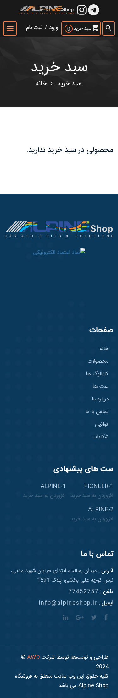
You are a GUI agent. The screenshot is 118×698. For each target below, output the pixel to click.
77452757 (83, 591)
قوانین (102, 424)
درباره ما (100, 399)
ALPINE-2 (91, 514)
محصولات (98, 361)
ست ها (101, 386)
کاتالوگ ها (97, 374)
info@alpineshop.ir (68, 603)
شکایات (100, 437)
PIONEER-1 (91, 491)
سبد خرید (69, 83)
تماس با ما (97, 411)
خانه (41, 83)
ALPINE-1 (44, 491)
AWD (33, 657)
